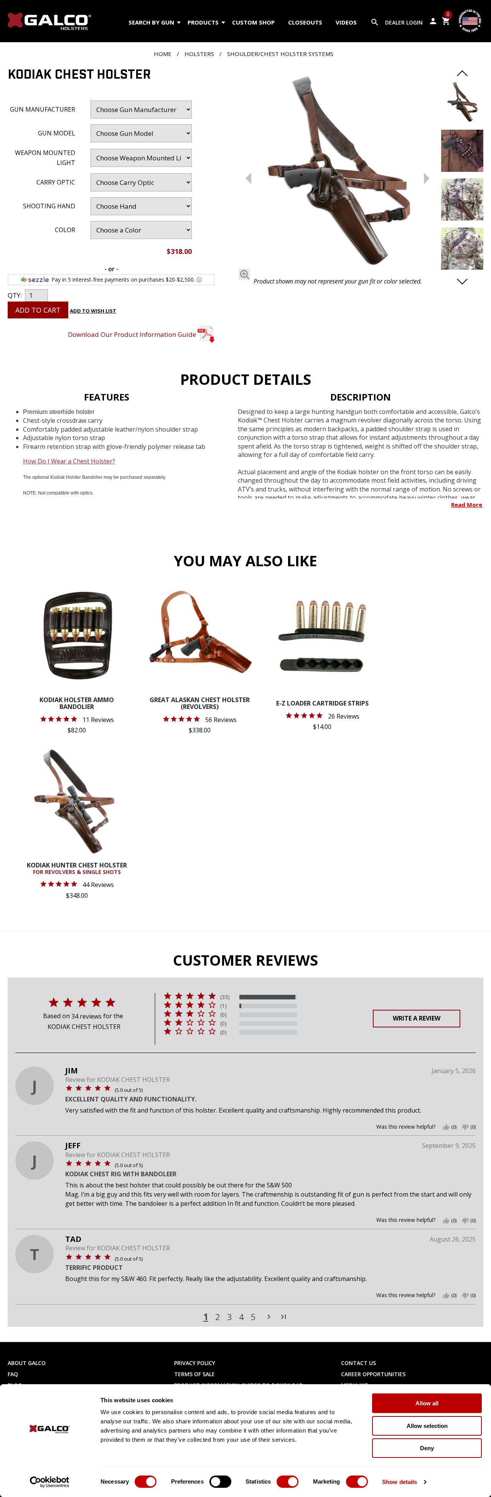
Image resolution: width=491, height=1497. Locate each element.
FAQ (13, 1374)
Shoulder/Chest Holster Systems (280, 54)
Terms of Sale (194, 1374)
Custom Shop (253, 22)
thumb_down (465, 1127)
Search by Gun (151, 22)
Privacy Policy (194, 1363)
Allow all (426, 1403)
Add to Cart (38, 310)
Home (162, 54)
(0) (223, 1015)
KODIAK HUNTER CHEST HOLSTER (77, 869)
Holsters (199, 54)
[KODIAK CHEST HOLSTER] (337, 172)
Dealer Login (404, 22)
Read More (466, 504)
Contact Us (358, 1363)
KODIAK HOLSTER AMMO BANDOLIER (77, 704)
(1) (223, 1006)
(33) (225, 997)
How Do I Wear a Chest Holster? (69, 461)
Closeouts (305, 22)
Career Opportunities (373, 1374)
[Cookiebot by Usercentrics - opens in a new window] (49, 1482)
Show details (399, 1482)
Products (203, 22)
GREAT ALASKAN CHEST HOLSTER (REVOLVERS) (200, 704)
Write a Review (416, 1018)
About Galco (27, 1363)
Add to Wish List (93, 310)
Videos (346, 22)
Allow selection (427, 1426)
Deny (427, 1448)
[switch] (220, 1482)
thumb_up (446, 1127)
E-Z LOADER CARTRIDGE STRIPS (322, 703)
